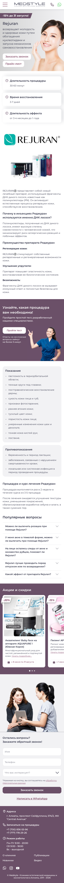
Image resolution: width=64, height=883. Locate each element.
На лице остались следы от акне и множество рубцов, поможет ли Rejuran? (26, 552)
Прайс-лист (13, 63)
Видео (38, 860)
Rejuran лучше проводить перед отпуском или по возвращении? (25, 565)
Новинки (8, 860)
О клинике (9, 855)
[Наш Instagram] (11, 868)
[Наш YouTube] (18, 868)
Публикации (41, 855)
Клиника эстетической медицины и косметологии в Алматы (35, 876)
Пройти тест (14, 330)
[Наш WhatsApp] (5, 868)
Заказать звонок (32, 790)
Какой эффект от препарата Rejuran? (28, 574)
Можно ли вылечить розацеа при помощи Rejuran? (26, 528)
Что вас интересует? (17, 772)
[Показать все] (52, 4)
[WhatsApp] (59, 4)
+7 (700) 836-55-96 (17, 829)
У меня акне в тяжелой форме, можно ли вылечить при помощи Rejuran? (29, 539)
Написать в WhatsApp (32, 798)
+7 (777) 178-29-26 (17, 832)
